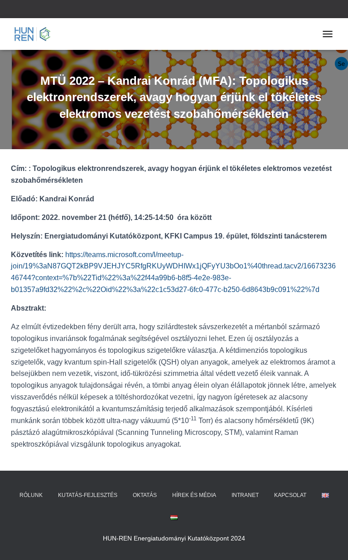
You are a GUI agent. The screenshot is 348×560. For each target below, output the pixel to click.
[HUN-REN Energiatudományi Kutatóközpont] (36, 34)
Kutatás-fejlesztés (87, 495)
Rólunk (31, 495)
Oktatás (145, 495)
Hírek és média (194, 495)
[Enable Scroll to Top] (330, 542)
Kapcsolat (290, 495)
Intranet (245, 495)
